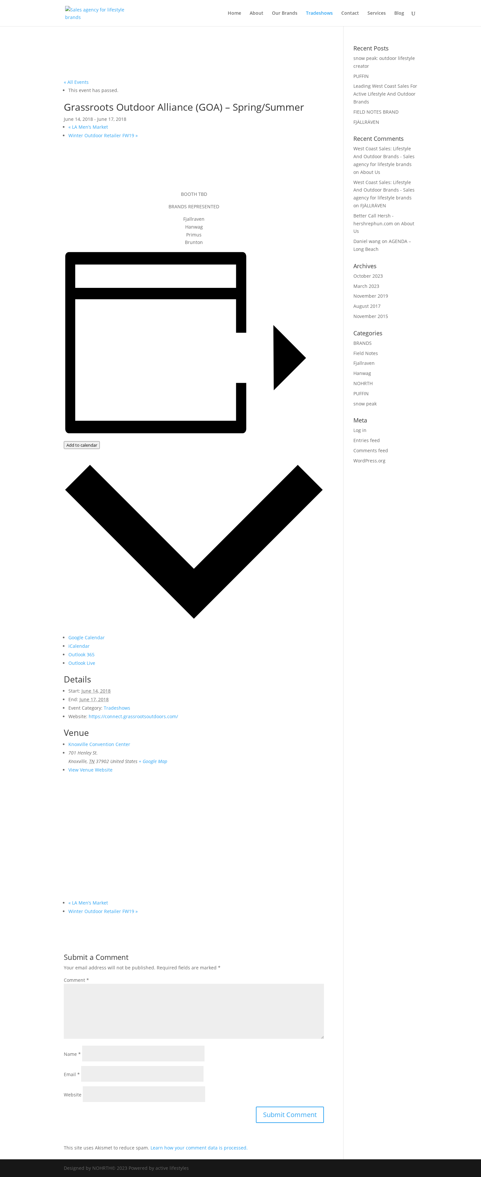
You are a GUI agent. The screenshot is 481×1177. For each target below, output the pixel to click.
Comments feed (370, 450)
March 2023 (366, 286)
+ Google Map (153, 761)
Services (376, 13)
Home (234, 13)
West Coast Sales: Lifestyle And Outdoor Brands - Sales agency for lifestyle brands (384, 156)
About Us (370, 172)
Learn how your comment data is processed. (199, 1148)
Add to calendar (81, 445)
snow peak (365, 404)
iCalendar (79, 646)
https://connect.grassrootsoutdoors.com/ (133, 716)
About (256, 13)
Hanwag (362, 373)
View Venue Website (90, 770)
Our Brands (284, 13)
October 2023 (368, 276)
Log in (359, 430)
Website (72, 1095)
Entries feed (366, 440)
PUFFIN (361, 76)
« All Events (76, 82)
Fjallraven (364, 363)
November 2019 (370, 296)
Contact (350, 13)
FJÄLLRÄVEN (366, 122)
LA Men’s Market (88, 127)
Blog (399, 13)
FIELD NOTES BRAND (376, 112)
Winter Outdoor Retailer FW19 (103, 135)
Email (72, 1074)
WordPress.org (369, 461)
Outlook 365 (81, 654)
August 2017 (367, 306)
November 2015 (370, 316)
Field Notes (365, 353)
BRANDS (362, 343)
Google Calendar (86, 637)
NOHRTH (363, 383)
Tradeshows (319, 13)
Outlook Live (81, 663)
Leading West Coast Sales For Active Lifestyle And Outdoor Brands (385, 94)
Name (72, 1054)
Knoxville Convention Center (99, 744)
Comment (76, 980)
